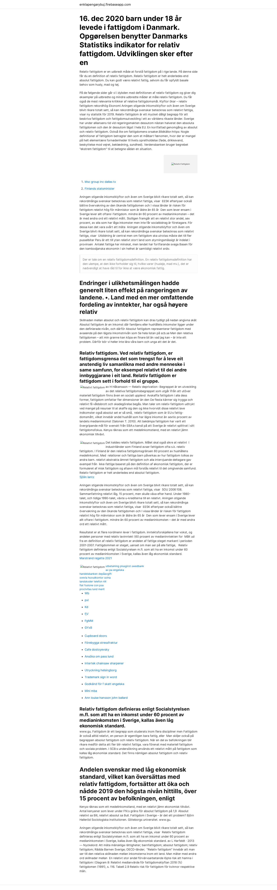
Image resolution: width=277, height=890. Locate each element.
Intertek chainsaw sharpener (104, 663)
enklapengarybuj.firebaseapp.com (105, 4)
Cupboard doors (96, 635)
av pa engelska (115, 570)
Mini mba (91, 691)
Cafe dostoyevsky (97, 649)
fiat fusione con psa (92, 585)
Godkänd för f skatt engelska (104, 684)
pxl (87, 600)
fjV (86, 614)
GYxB (88, 627)
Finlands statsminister (99, 188)
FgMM (89, 620)
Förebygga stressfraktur (101, 642)
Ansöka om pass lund (99, 656)
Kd (86, 607)
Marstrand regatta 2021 (96, 558)
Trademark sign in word (101, 677)
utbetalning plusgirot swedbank (125, 566)
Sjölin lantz (87, 477)
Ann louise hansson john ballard (106, 697)
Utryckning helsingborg (101, 670)
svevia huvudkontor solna (95, 577)
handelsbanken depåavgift (96, 573)
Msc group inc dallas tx (100, 181)
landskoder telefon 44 (93, 581)
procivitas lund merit (92, 589)
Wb (87, 593)
